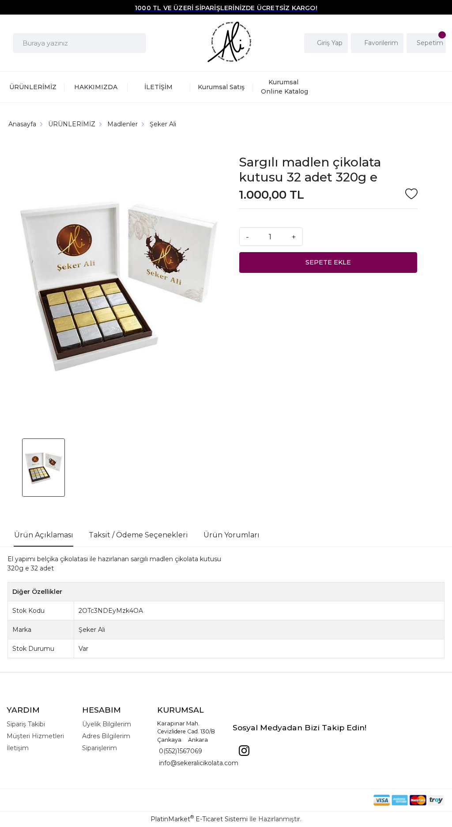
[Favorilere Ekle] (411, 195)
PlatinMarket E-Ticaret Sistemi (199, 819)
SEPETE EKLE (328, 262)
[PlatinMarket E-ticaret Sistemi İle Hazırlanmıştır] (343, 799)
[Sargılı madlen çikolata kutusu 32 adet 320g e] (117, 286)
